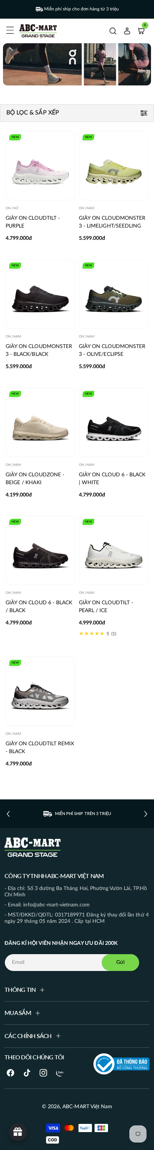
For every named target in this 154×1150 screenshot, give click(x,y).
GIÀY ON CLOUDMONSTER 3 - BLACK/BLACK (39, 350)
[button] (8, 29)
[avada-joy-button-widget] (18, 1132)
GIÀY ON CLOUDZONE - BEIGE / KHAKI (35, 478)
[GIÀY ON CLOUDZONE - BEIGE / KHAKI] (40, 422)
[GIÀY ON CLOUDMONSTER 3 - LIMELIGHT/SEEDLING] (113, 165)
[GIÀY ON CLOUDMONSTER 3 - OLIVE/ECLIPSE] (113, 294)
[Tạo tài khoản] (127, 31)
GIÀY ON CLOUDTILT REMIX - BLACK (40, 747)
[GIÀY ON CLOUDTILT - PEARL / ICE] (113, 550)
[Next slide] (145, 813)
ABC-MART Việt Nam (87, 1106)
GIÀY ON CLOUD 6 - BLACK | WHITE (112, 478)
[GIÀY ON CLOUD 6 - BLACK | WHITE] (113, 422)
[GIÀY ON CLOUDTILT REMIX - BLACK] (40, 691)
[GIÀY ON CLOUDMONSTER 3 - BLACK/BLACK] (40, 294)
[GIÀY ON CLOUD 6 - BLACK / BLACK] (40, 550)
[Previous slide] (8, 813)
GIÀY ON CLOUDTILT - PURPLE (33, 222)
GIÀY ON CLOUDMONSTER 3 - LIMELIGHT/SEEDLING (112, 222)
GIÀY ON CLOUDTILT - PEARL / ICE (106, 607)
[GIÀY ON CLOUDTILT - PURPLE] (40, 165)
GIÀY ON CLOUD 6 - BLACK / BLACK (39, 607)
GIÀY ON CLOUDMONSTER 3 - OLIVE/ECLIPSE (112, 350)
